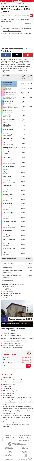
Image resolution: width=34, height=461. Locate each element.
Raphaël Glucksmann (9, 92)
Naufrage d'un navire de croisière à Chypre (15, 382)
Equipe (15, 435)
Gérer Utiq (28, 439)
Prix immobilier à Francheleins (12, 335)
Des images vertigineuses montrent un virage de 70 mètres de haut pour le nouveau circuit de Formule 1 (17, 424)
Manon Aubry (7, 106)
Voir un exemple (26, 357)
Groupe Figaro (14, 440)
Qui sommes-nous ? (8, 435)
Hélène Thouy (7, 125)
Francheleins (6, 33)
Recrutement (25, 437)
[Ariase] (9, 459)
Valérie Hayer (7, 88)
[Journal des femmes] (9, 448)
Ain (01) (5, 298)
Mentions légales (6, 440)
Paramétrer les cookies (19, 439)
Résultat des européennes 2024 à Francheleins (17, 29)
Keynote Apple (7, 395)
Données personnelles (8, 439)
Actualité (6, 357)
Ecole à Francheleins (9, 333)
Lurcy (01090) (25, 19)
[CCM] (25, 448)
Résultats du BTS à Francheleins (12, 348)
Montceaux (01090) (14, 19)
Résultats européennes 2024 (12, 4)
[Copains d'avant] (9, 455)
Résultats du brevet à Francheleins (13, 345)
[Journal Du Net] (9, 452)
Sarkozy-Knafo (7, 389)
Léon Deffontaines (9, 119)
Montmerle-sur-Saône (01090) (12, 293)
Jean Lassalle (7, 115)
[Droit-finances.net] (25, 452)
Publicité (29, 435)
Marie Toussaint (8, 110)
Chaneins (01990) (6, 21)
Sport (5, 360)
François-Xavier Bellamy (10, 97)
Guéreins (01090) (8, 295)
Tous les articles (14, 437)
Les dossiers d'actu (9, 362)
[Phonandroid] (25, 459)
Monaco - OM (7, 377)
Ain (24, 4)
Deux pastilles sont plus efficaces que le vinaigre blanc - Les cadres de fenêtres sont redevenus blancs (17, 418)
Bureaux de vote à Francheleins (12, 31)
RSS (20, 437)
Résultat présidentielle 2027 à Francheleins (15, 341)
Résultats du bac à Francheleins (12, 343)
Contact (8, 437)
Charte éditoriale (22, 435)
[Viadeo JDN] (25, 455)
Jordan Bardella (7, 82)
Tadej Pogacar (7, 386)
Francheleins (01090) (9, 331)
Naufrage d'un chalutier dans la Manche (14, 380)
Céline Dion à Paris (8, 393)
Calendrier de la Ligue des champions (14, 391)
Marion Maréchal (8, 101)
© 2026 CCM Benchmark (25, 440)
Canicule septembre (9, 384)
